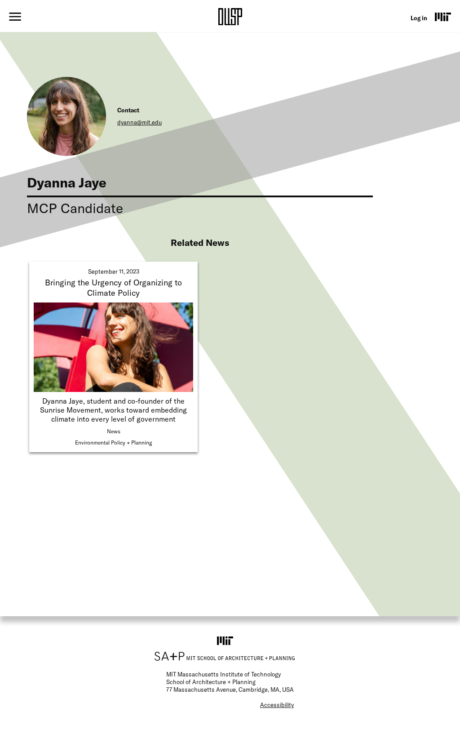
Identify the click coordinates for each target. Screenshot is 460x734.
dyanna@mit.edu (139, 122)
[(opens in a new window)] (443, 16)
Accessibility (277, 704)
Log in (419, 18)
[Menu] (15, 17)
